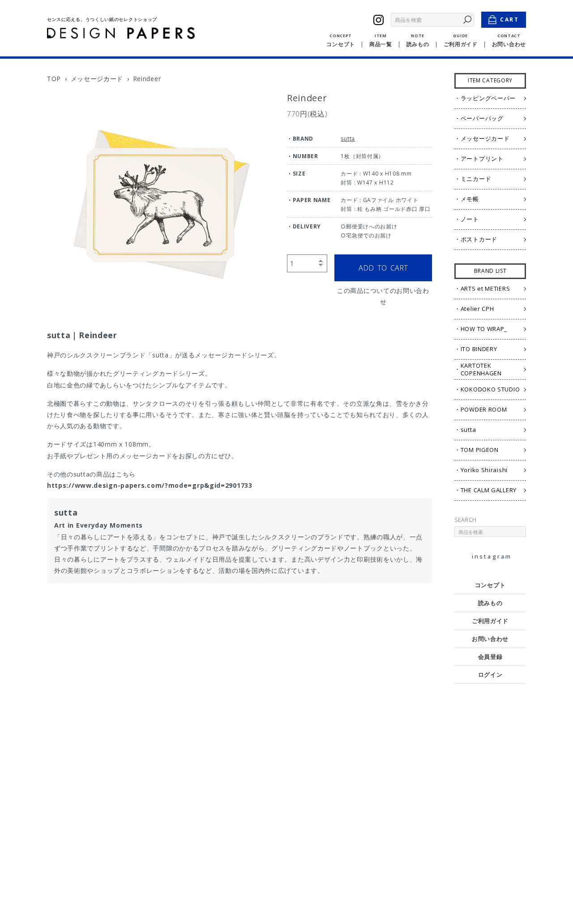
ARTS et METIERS (485, 288)
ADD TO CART (383, 268)
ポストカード (479, 239)
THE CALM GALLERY (489, 490)
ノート (470, 219)
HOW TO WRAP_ (484, 329)
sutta (348, 138)
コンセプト (490, 585)
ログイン (490, 675)
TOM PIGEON (480, 450)
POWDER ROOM (484, 409)
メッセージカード (97, 78)
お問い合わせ (490, 639)
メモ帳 (470, 199)
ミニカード (476, 179)
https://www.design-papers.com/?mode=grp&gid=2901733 (149, 485)
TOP (54, 78)
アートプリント (482, 159)
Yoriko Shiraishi (484, 470)
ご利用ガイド (490, 621)
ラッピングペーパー (488, 98)
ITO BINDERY (479, 349)
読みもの (490, 603)
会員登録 (490, 657)
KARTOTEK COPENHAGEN (481, 369)
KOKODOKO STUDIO (490, 389)
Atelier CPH (477, 309)
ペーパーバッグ (482, 118)
